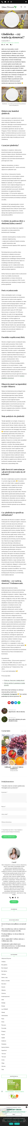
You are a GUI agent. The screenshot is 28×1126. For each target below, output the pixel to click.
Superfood (3, 1050)
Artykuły (4, 42)
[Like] (9, 702)
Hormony (3, 993)
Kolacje (3, 1006)
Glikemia (3, 990)
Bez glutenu (4, 965)
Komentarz (4, 792)
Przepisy (3, 1031)
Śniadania (3, 1044)
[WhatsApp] (18, 702)
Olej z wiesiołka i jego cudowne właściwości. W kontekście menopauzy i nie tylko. (13, 930)
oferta (14, 901)
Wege (2, 1063)
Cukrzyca (3, 974)
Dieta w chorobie (5, 980)
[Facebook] (12, 702)
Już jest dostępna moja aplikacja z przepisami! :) (13, 925)
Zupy (2, 1069)
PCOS (2, 1022)
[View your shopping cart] (26, 2)
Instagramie (13, 694)
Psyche (3, 1034)
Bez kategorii (4, 968)
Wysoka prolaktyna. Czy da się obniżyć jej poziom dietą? (12, 935)
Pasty (2, 1018)
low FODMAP (4, 1009)
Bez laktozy (4, 971)
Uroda (2, 1060)
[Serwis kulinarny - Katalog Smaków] (14, 1092)
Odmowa (17, 1123)
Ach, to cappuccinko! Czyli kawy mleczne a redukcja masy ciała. (12, 940)
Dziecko (3, 987)
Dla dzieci (3, 984)
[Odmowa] (26, 1121)
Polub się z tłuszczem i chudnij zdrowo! (14, 680)
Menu (25, 7)
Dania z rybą (4, 977)
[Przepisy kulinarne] (14, 1084)
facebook (8, 2)
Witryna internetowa (6, 822)
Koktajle (3, 1003)
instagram (11, 2)
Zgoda (11, 1123)
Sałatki (3, 1037)
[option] (14, 752)
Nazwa (3, 806)
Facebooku (6, 694)
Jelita (2, 999)
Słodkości (3, 1041)
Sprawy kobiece (5, 1047)
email (5, 2)
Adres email (4, 814)
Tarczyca (3, 1053)
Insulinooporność (5, 996)
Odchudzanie (4, 1015)
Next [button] (25, 731)
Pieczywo (3, 1025)
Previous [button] (22, 731)
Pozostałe (10, 42)
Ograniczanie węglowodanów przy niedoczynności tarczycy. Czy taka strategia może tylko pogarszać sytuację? (13, 946)
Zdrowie (16, 42)
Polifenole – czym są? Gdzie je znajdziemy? (14, 768)
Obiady (3, 1012)
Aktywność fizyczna (6, 958)
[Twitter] (15, 702)
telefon (2, 2)
